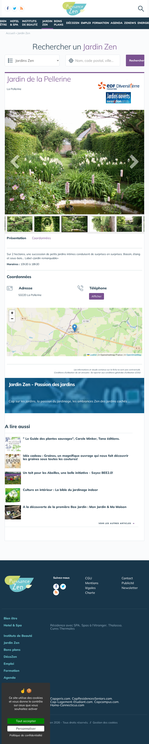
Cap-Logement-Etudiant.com (71, 702)
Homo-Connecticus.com (67, 705)
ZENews (130, 23)
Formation (100, 23)
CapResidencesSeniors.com (92, 698)
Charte (90, 593)
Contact (127, 578)
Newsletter (130, 588)
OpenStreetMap (133, 354)
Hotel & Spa (14, 22)
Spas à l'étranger (94, 625)
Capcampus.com (106, 702)
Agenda (117, 23)
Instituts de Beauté (29, 22)
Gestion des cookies (105, 722)
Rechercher (136, 60)
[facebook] (7, 9)
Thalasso (114, 625)
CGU (88, 578)
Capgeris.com (60, 698)
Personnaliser (26, 728)
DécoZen (72, 23)
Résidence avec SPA (65, 625)
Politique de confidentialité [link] (26, 735)
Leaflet (92, 354)
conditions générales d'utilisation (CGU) (122, 372)
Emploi (86, 23)
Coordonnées (41, 238)
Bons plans (58, 22)
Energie (143, 23)
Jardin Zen (47, 22)
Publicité (128, 583)
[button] (74, 328)
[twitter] (14, 9)
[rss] (21, 9)
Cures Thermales (62, 628)
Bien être (3, 22)
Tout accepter (26, 721)
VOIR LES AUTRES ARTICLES (116, 523)
